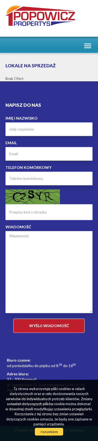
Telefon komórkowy (28, 167)
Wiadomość (18, 226)
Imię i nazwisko (21, 118)
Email (11, 142)
